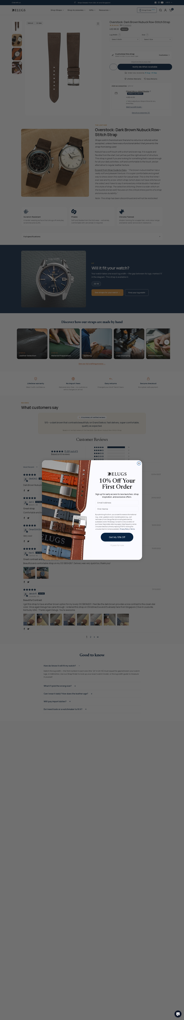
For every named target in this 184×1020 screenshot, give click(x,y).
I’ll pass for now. (117, 545)
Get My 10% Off (117, 537)
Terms (132, 529)
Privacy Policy (124, 529)
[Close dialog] (139, 463)
